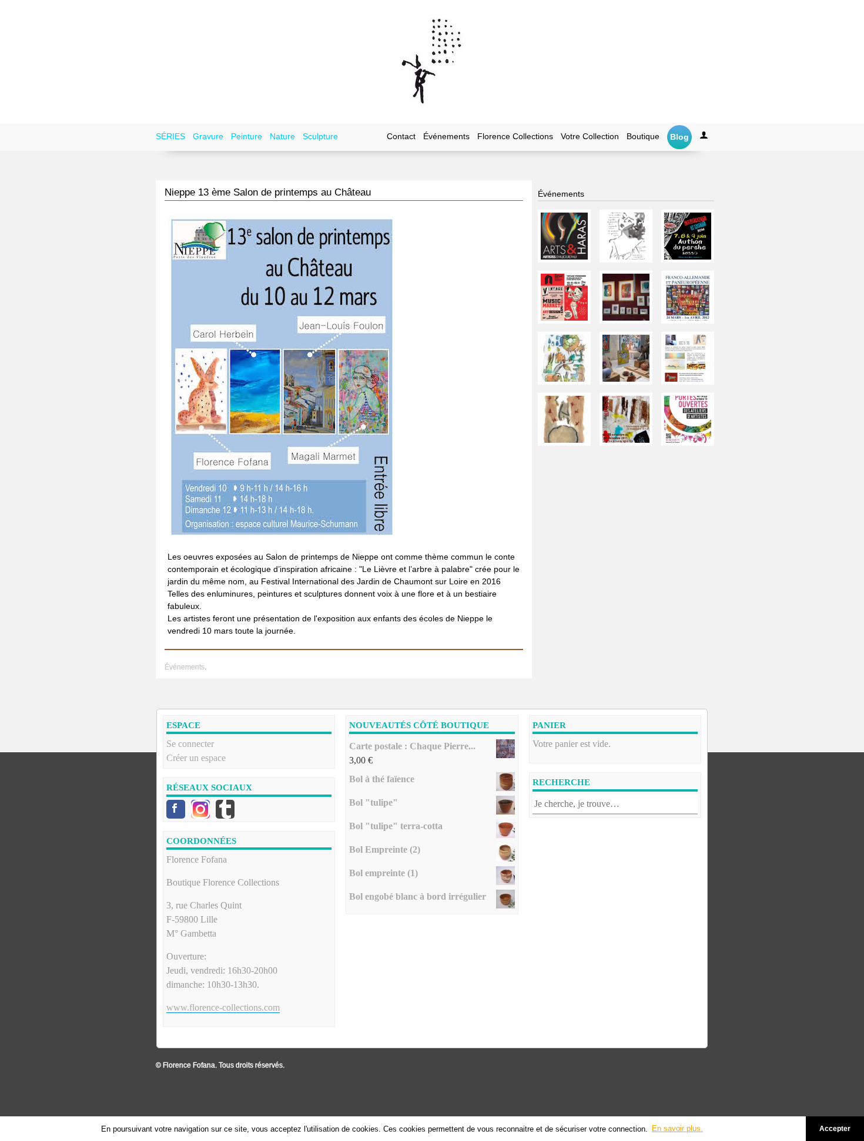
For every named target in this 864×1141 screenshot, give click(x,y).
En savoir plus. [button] (677, 1128)
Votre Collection (590, 136)
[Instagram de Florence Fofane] (200, 809)
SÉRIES (170, 136)
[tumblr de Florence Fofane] (225, 809)
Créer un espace (196, 758)
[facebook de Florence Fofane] (175, 809)
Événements (446, 136)
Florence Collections (515, 136)
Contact (401, 136)
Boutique (643, 136)
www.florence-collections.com (223, 1007)
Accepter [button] (834, 1128)
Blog (679, 137)
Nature (282, 136)
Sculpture (320, 136)
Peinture (246, 136)
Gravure (208, 136)
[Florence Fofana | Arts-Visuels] (432, 62)
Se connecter (190, 744)
